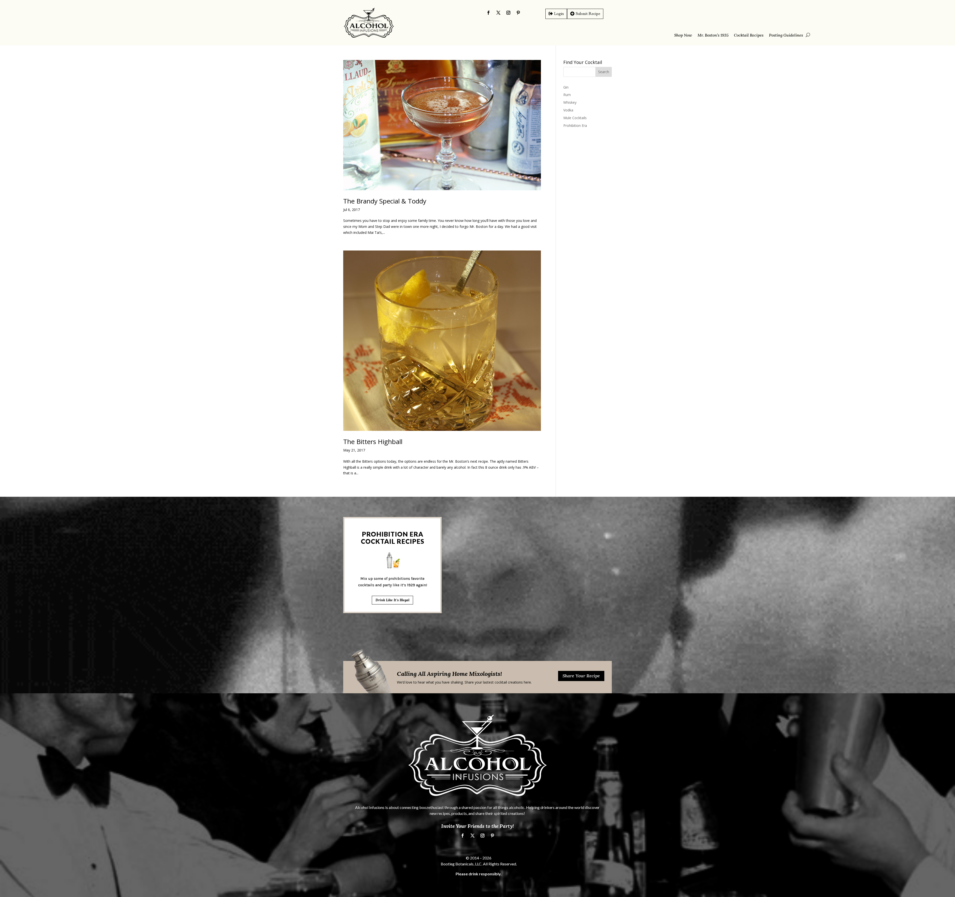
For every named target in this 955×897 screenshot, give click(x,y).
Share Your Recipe (581, 676)
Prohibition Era (575, 125)
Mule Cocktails (575, 117)
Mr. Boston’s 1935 (713, 35)
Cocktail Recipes (749, 35)
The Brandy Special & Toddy (384, 201)
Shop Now (683, 35)
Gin (566, 87)
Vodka (568, 110)
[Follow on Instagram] (508, 13)
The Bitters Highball (372, 441)
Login (559, 13)
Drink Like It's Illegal (392, 600)
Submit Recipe (588, 13)
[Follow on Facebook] (488, 13)
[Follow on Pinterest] (518, 13)
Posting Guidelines (786, 35)
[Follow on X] (498, 13)
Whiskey (569, 102)
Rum (567, 94)
